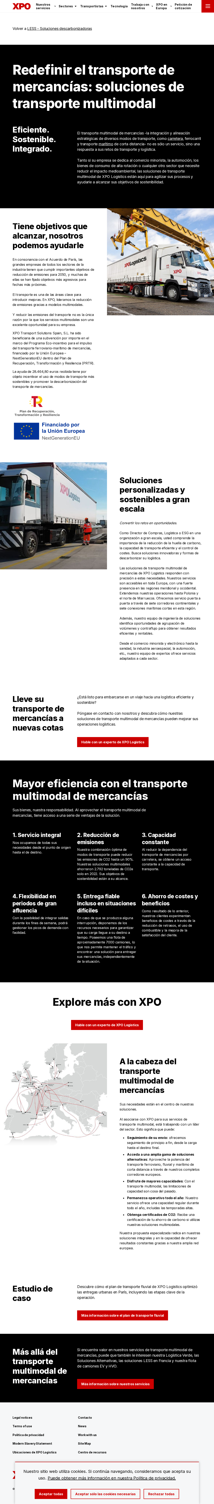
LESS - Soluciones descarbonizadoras (59, 28)
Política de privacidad (28, 1435)
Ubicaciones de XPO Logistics (35, 1452)
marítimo (106, 144)
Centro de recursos (92, 1452)
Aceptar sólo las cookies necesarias (105, 1494)
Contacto (85, 1417)
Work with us (87, 1435)
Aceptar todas (51, 1494)
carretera (175, 138)
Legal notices (22, 1417)
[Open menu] (207, 6)
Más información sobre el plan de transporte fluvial (122, 1315)
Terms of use (22, 1426)
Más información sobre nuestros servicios (115, 1384)
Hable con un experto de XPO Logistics (112, 742)
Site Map (84, 1443)
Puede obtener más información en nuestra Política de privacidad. (112, 1478)
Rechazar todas (161, 1494)
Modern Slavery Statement (32, 1443)
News (82, 1426)
